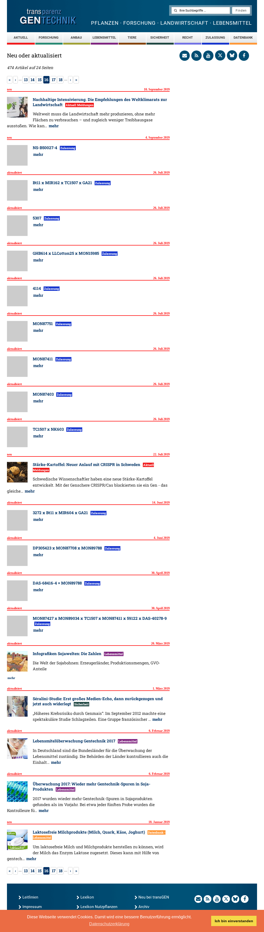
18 (60, 79)
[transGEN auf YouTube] (208, 55)
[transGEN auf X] (220, 55)
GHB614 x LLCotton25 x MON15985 (66, 253)
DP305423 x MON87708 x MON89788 (68, 547)
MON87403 (44, 394)
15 (39, 79)
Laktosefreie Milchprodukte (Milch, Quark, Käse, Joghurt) (89, 832)
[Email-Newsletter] (184, 55)
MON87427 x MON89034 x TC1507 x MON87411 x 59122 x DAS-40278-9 (100, 618)
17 (53, 79)
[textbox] (200, 10)
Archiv (143, 906)
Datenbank (243, 37)
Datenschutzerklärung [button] (109, 924)
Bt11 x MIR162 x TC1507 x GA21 (63, 182)
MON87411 (43, 358)
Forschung (49, 37)
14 (32, 79)
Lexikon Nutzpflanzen (98, 906)
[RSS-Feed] (196, 55)
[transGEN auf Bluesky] (232, 55)
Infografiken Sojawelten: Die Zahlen (67, 653)
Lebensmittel (104, 37)
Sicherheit (159, 37)
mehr (54, 125)
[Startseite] (48, 16)
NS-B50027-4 (45, 147)
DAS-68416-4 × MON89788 (58, 583)
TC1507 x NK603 (49, 429)
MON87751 (43, 323)
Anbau (76, 37)
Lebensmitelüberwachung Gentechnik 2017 (74, 740)
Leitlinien (30, 897)
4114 (37, 288)
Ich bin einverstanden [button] (234, 921)
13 (25, 79)
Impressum (32, 906)
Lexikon (87, 897)
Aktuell (21, 37)
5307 (37, 218)
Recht (187, 37)
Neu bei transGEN (153, 897)
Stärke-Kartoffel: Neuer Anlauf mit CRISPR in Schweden (87, 464)
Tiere (132, 37)
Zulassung (215, 37)
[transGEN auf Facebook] (244, 55)
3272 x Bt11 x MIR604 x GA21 (61, 512)
